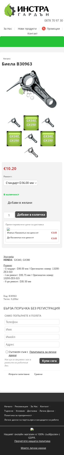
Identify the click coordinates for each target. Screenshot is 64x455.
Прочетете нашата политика (32, 441)
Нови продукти (27, 28)
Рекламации (21, 406)
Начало (6, 58)
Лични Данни (46, 410)
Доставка (32, 410)
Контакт (33, 33)
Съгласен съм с (32, 353)
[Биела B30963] (32, 112)
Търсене (8, 410)
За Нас (8, 28)
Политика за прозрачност (18, 415)
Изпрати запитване (19, 374)
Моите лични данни (33, 448)
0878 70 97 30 (53, 20)
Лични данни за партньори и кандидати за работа (31, 419)
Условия (20, 410)
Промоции (53, 28)
